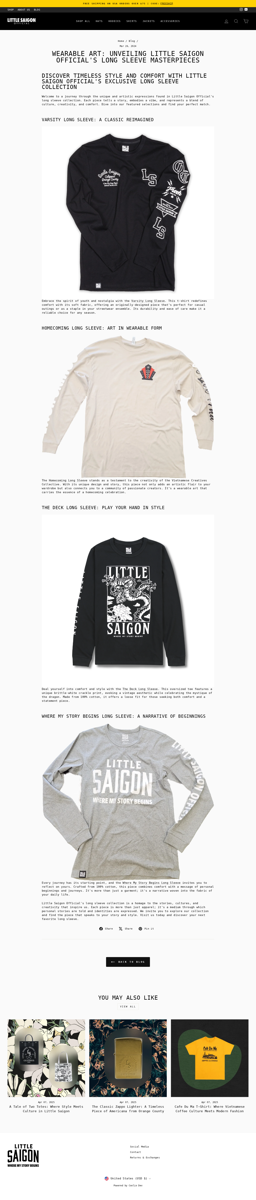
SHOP (10, 9)
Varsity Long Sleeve (148, 301)
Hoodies (115, 21)
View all (128, 1006)
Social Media (139, 1146)
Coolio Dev (136, 1185)
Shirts (132, 21)
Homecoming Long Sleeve (68, 480)
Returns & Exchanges (145, 1157)
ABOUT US (24, 9)
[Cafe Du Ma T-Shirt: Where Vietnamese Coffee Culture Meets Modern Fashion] (210, 1058)
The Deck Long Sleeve (140, 689)
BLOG (37, 9)
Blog (132, 41)
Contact (135, 1152)
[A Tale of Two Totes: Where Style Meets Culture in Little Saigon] (46, 1058)
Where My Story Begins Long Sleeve (151, 882)
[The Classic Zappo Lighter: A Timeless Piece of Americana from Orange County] (128, 1058)
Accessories (170, 21)
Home (121, 41)
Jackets (149, 21)
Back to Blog (130, 961)
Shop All (83, 21)
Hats (99, 21)
